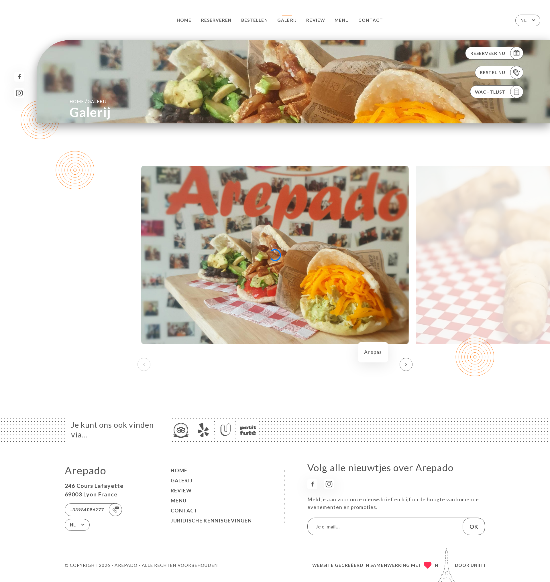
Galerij (286, 20)
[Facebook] (19, 77)
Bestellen (254, 20)
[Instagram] (19, 93)
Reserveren (216, 20)
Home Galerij (88, 101)
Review (315, 20)
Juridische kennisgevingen (211, 521)
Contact (370, 20)
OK (474, 526)
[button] (406, 364)
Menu (342, 20)
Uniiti (478, 565)
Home (184, 20)
